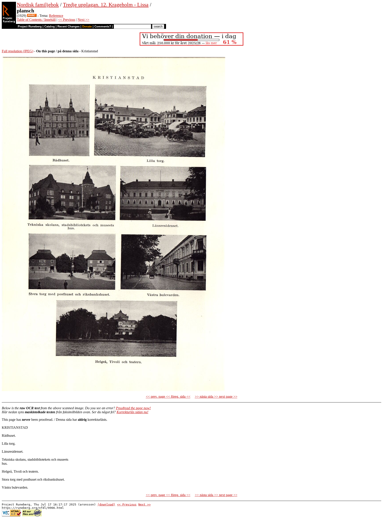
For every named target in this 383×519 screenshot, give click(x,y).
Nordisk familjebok (38, 5)
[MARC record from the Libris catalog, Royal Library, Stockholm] (32, 16)
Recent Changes (68, 26)
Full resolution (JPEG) (17, 51)
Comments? (102, 26)
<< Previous (66, 20)
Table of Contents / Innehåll (36, 20)
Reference (56, 16)
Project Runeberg (30, 26)
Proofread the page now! (133, 408)
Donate (87, 26)
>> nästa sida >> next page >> (216, 396)
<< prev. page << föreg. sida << (168, 396)
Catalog (49, 26)
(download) (106, 504)
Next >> (83, 20)
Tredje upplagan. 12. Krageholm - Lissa (106, 5)
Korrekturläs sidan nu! (132, 412)
